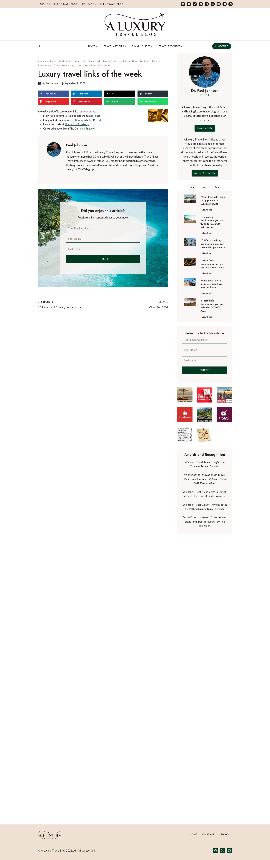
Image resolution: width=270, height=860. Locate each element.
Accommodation (47, 61)
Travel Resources (170, 46)
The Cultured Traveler (82, 128)
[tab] (192, 187)
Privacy (225, 834)
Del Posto (95, 115)
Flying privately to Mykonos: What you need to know (211, 284)
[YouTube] (224, 4)
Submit (103, 259)
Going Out (80, 61)
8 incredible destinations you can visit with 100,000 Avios (212, 306)
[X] (222, 850)
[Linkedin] (201, 4)
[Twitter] (195, 4)
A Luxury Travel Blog (53, 850)
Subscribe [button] (221, 46)
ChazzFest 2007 (158, 305)
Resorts (156, 61)
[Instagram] (219, 4)
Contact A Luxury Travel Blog (102, 4)
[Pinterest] (207, 4)
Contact (208, 834)
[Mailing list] (183, 4)
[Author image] (39, 83)
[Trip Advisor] (213, 4)
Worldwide (104, 65)
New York (94, 61)
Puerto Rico (130, 61)
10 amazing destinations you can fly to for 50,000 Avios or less (212, 222)
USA (79, 65)
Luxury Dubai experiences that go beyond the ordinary (212, 264)
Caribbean (65, 61)
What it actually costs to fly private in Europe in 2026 (212, 200)
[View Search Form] (40, 46)
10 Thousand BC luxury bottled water (60, 305)
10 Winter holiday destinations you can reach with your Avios (212, 244)
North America (111, 61)
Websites (90, 65)
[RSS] (230, 4)
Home (193, 834)
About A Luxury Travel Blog (58, 4)
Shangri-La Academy (77, 124)
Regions (144, 61)
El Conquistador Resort (87, 120)
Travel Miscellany (64, 65)
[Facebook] (189, 4)
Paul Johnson (52, 83)
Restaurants (45, 65)
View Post (207, 210)
